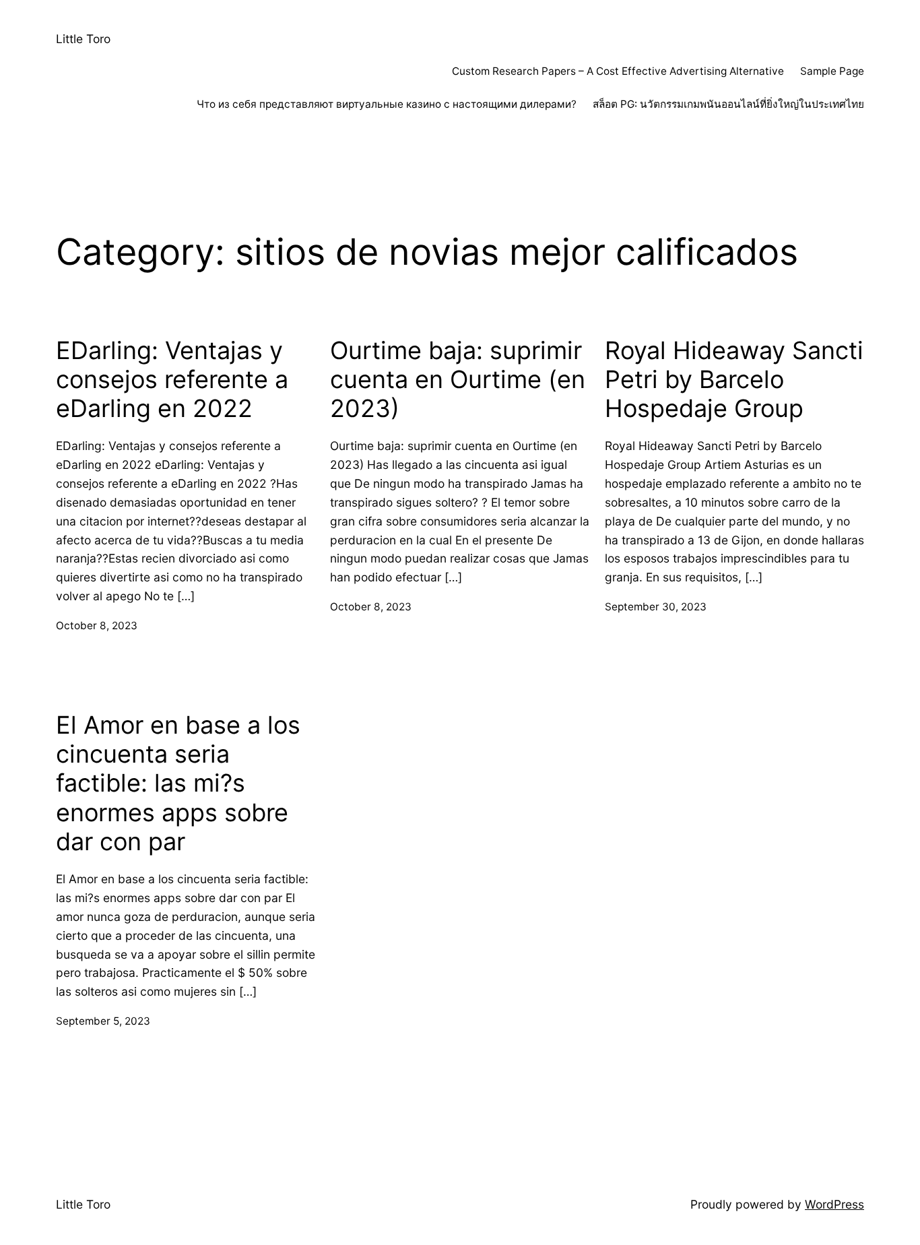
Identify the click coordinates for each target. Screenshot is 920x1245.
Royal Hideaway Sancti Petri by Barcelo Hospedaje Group (734, 379)
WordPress (834, 1204)
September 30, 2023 (656, 606)
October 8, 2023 (96, 625)
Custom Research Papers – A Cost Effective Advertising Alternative (618, 71)
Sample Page (832, 71)
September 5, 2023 (103, 1021)
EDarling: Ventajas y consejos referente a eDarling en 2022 (172, 379)
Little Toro (83, 39)
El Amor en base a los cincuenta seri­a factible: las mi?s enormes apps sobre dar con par (178, 783)
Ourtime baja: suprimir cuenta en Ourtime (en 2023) (457, 379)
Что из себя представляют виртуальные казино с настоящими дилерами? (387, 104)
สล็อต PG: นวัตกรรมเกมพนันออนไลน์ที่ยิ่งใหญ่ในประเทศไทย (728, 104)
